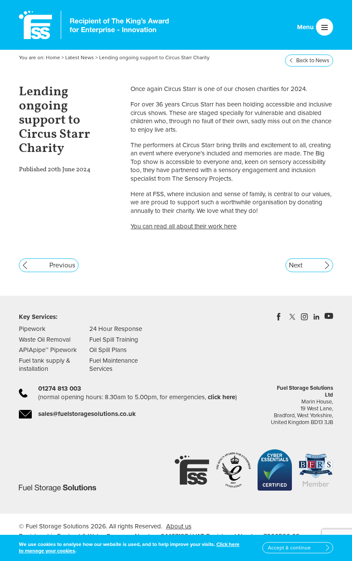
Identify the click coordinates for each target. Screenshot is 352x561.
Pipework (32, 329)
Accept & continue (289, 548)
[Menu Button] (324, 27)
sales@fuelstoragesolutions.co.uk (87, 414)
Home (53, 58)
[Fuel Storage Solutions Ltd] (35, 25)
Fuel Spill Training (113, 339)
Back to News (312, 60)
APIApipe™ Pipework (48, 350)
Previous (62, 265)
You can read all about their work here (183, 226)
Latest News (79, 58)
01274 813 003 (59, 388)
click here (221, 397)
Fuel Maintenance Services (113, 365)
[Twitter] (292, 317)
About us (178, 526)
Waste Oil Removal (44, 339)
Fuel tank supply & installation (44, 365)
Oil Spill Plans (108, 350)
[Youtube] (329, 317)
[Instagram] (304, 317)
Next (296, 265)
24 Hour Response (115, 329)
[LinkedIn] (317, 317)
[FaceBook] (280, 317)
